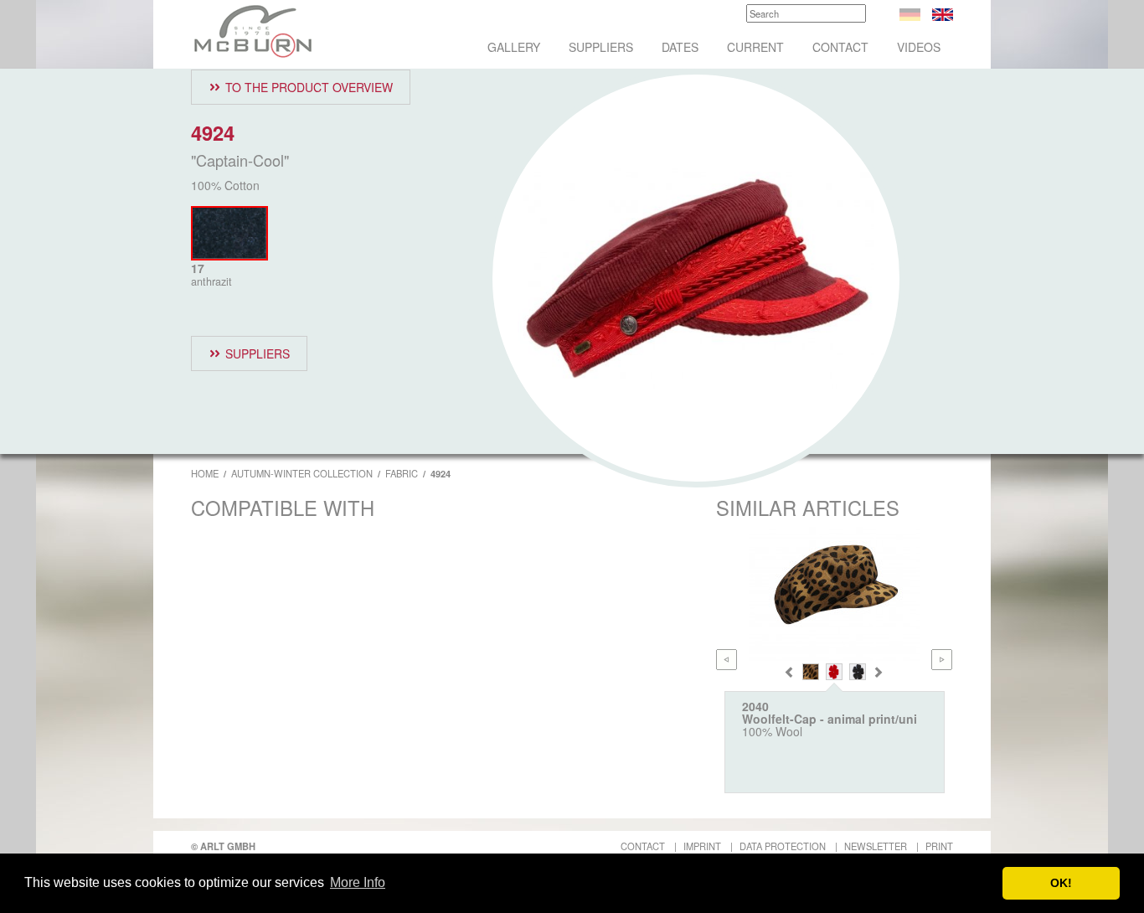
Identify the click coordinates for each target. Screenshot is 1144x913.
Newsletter (875, 846)
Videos (918, 47)
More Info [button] (357, 882)
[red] (834, 671)
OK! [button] (1061, 883)
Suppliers (601, 47)
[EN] (942, 12)
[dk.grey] (857, 671)
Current (755, 47)
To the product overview (309, 87)
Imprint (702, 846)
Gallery (513, 47)
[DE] (909, 12)
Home (205, 473)
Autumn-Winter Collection (302, 473)
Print (939, 846)
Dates (680, 47)
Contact (840, 47)
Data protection (782, 846)
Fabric (401, 473)
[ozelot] (810, 671)
